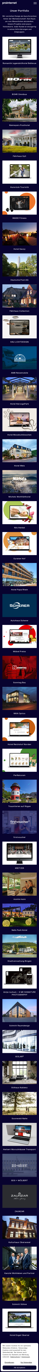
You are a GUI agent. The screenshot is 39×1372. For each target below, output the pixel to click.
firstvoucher (19, 837)
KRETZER (19, 868)
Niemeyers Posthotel (19, 125)
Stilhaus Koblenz (19, 1087)
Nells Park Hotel (19, 930)
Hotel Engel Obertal (19, 1335)
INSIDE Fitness (19, 218)
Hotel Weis (19, 466)
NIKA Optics (19, 713)
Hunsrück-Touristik (19, 187)
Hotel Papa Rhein (19, 590)
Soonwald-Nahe (19, 1118)
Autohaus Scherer (19, 620)
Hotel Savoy (19, 249)
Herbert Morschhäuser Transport (19, 1149)
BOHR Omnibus (19, 94)
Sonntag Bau (19, 682)
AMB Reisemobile (19, 373)
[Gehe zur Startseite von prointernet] (9, 3)
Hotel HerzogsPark (19, 404)
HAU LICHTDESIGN (19, 342)
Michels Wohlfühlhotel (20, 497)
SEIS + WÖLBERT (19, 1180)
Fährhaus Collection (19, 311)
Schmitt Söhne (19, 1304)
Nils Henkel (19, 528)
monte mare (20, 899)
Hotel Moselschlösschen (19, 435)
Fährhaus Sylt (19, 156)
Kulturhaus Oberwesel (19, 1242)
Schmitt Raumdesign (19, 1026)
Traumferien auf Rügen (19, 806)
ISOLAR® (19, 1056)
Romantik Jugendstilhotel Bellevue (19, 63)
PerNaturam (19, 775)
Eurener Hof (19, 558)
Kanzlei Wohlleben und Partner (19, 1273)
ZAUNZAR (19, 1211)
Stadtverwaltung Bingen (20, 961)
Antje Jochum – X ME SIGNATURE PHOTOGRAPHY (19, 993)
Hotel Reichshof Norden (19, 744)
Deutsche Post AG (19, 280)
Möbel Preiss (19, 651)
